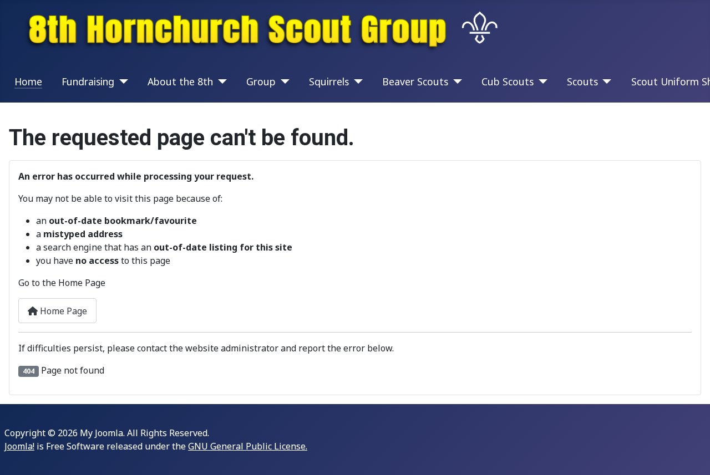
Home (28, 81)
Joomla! (19, 446)
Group (261, 81)
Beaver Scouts (415, 81)
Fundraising (88, 81)
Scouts (582, 81)
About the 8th (180, 81)
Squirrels (329, 81)
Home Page (62, 311)
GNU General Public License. (247, 446)
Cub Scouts (507, 81)
